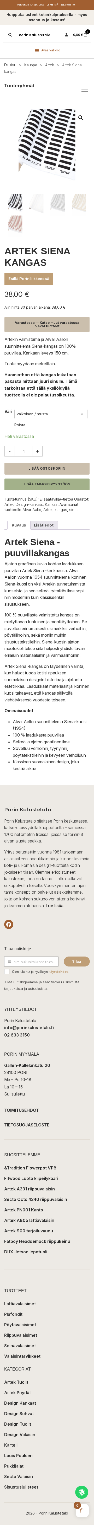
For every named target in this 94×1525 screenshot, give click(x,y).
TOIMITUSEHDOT (21, 1110)
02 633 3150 (17, 1035)
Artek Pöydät (17, 1392)
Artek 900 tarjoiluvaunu (28, 1230)
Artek (49, 65)
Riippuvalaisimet (20, 1335)
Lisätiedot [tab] (44, 525)
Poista (19, 425)
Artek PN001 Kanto (23, 1209)
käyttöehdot (58, 971)
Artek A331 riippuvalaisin (29, 1188)
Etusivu (10, 65)
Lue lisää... (56, 905)
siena (74, 509)
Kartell (10, 1445)
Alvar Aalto (31, 509)
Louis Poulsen (18, 1455)
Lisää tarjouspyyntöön (47, 484)
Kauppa (30, 65)
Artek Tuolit (16, 1382)
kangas (61, 509)
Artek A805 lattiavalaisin (29, 1220)
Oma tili (44, 4)
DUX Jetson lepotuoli (25, 1251)
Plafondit (13, 1314)
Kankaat (51, 504)
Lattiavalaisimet (20, 1303)
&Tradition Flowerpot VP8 (30, 1167)
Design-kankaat (29, 504)
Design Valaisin (19, 1434)
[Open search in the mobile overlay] (9, 35)
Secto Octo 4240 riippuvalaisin (35, 1199)
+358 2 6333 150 (67, 4)
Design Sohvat (19, 1413)
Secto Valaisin (18, 1476)
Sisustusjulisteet (21, 1487)
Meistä (54, 4)
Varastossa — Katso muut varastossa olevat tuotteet (47, 324)
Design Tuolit (17, 1424)
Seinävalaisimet (20, 1345)
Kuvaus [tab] (19, 525)
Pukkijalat (14, 1466)
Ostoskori (23, 4)
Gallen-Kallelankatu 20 (27, 1065)
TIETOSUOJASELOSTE (26, 1124)
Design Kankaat (20, 1403)
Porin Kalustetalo (34, 35)
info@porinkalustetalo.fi (29, 1027)
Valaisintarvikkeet (22, 1356)
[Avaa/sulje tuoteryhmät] (84, 89)
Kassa (34, 4)
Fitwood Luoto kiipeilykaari (31, 1178)
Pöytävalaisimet (20, 1324)
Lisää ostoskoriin (47, 468)
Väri (8, 411)
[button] (80, 117)
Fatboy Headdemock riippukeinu (37, 1241)
